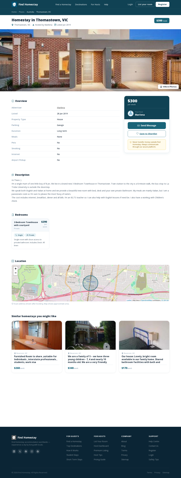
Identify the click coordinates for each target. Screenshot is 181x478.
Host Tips (98, 455)
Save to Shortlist (148, 133)
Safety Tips (154, 459)
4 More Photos (169, 86)
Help (106, 4)
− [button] (16, 273)
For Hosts (95, 4)
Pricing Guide (99, 459)
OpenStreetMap (146, 300)
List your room (145, 4)
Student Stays (72, 455)
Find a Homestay (63, 4)
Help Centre (154, 441)
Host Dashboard (101, 446)
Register (162, 4)
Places (21, 12)
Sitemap (125, 459)
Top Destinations (74, 446)
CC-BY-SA (165, 300)
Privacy (124, 455)
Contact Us (153, 446)
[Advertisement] (90, 400)
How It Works (72, 450)
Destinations (81, 4)
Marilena (61, 107)
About (124, 441)
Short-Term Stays (74, 459)
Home (14, 12)
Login (130, 4)
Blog (123, 446)
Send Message (148, 125)
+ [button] (16, 268)
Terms (124, 450)
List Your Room (101, 441)
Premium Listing (101, 450)
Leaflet (129, 300)
